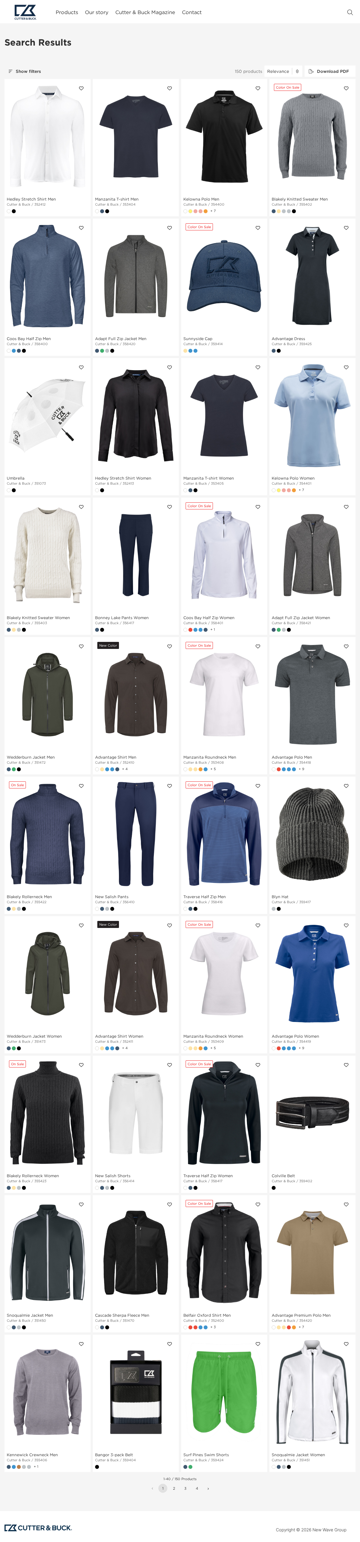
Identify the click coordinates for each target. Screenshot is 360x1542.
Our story (97, 12)
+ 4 (125, 769)
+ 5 (213, 769)
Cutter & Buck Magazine (145, 12)
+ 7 (213, 211)
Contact (192, 12)
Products (67, 12)
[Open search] (350, 12)
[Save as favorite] (81, 88)
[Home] (25, 12)
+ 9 (301, 769)
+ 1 (212, 629)
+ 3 (213, 1327)
